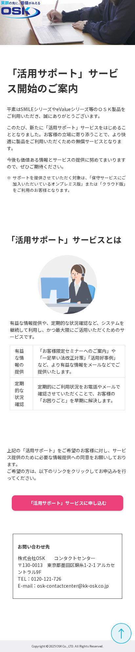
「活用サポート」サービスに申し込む (67, 503)
